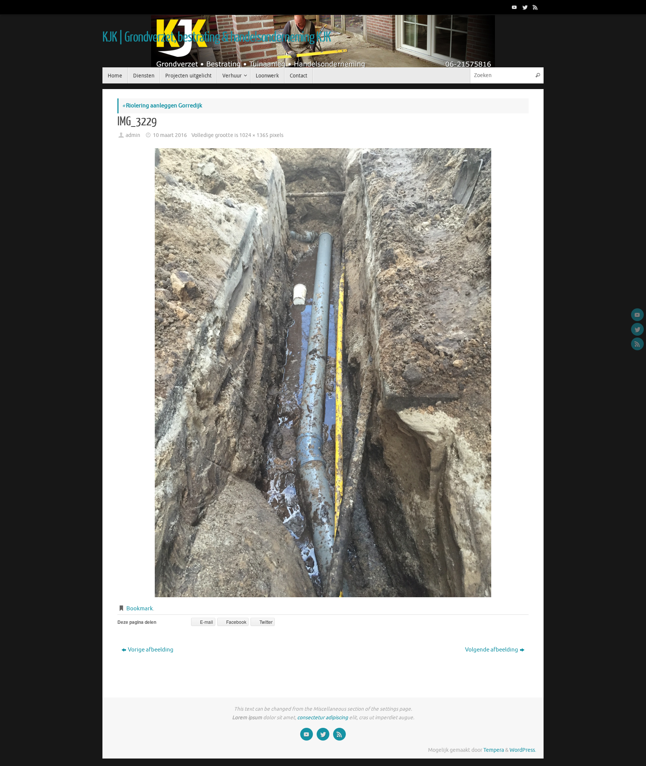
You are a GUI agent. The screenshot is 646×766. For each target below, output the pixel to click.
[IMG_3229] (323, 372)
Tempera (493, 750)
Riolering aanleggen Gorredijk (162, 105)
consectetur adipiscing (322, 717)
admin (133, 135)
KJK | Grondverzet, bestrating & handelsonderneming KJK (216, 37)
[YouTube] (513, 7)
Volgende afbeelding (491, 649)
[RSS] (534, 7)
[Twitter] (524, 7)
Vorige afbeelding (150, 649)
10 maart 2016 (170, 135)
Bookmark (139, 608)
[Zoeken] (538, 75)
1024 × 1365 (253, 135)
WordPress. (523, 750)
